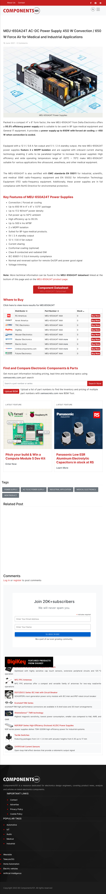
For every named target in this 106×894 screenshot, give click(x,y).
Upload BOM (11, 391)
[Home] (21, 11)
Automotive (12, 825)
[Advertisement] (53, 538)
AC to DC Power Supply (33, 489)
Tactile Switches (21, 735)
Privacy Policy (16, 809)
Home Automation (11, 864)
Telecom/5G (8, 859)
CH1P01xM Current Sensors (27, 746)
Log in (6, 580)
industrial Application (60, 489)
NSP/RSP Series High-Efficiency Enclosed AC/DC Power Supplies (44, 725)
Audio (9, 834)
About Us (11, 3)
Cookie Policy (16, 814)
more (65, 339)
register (17, 580)
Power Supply (10, 489)
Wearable (7, 854)
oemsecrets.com (12, 377)
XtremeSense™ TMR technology (28, 713)
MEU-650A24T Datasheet (53, 291)
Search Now (95, 383)
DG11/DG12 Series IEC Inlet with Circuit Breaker (35, 692)
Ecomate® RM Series (23, 703)
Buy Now (96, 316)
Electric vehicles (10, 868)
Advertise (14, 804)
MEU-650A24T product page (52, 279)
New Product (10, 495)
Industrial (11, 843)
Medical (10, 839)
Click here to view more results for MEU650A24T (29, 305)
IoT (8, 829)
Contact (21, 3)
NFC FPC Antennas (23, 680)
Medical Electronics (86, 489)
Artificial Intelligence (12, 873)
